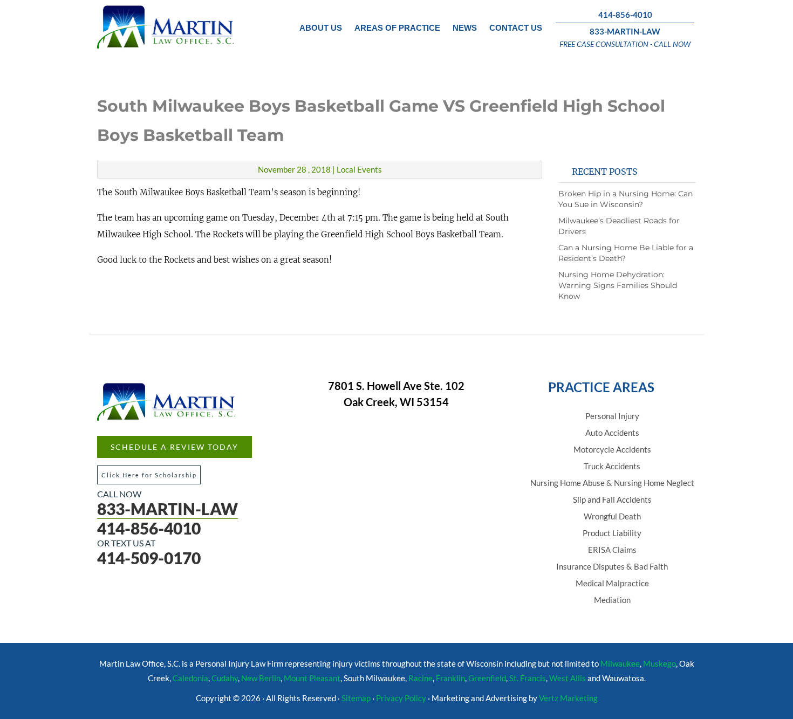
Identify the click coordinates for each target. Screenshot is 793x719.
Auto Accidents (612, 432)
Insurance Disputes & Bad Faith (612, 566)
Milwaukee (620, 663)
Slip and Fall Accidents (612, 499)
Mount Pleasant (312, 678)
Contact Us (515, 27)
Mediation (612, 600)
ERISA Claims (612, 549)
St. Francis (527, 678)
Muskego (659, 663)
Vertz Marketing (568, 698)
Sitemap (356, 698)
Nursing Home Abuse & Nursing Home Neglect (612, 483)
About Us (320, 27)
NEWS (465, 27)
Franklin (450, 678)
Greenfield (487, 678)
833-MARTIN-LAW (625, 31)
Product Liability (612, 533)
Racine (420, 678)
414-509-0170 (149, 557)
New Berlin (261, 678)
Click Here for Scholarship (149, 474)
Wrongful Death (612, 516)
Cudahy (224, 678)
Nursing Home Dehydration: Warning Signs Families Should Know (617, 285)
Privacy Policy (401, 698)
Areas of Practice (397, 27)
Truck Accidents (612, 466)
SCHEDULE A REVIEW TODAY (174, 446)
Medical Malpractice (612, 583)
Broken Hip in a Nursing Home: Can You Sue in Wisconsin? (625, 199)
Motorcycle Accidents (612, 449)
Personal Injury (612, 416)
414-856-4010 (625, 14)
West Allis (567, 678)
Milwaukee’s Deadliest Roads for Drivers (619, 226)
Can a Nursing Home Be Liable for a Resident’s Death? (625, 253)
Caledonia (190, 678)
